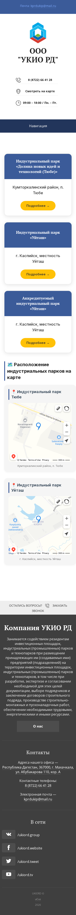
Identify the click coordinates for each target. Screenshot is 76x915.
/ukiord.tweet (28, 861)
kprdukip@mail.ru (43, 6)
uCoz (38, 899)
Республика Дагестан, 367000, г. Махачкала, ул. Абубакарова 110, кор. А (38, 769)
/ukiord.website (30, 848)
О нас (38, 726)
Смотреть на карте (40, 91)
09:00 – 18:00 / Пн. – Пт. (40, 103)
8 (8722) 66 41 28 (40, 80)
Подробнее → (38, 206)
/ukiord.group (29, 835)
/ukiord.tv (25, 875)
